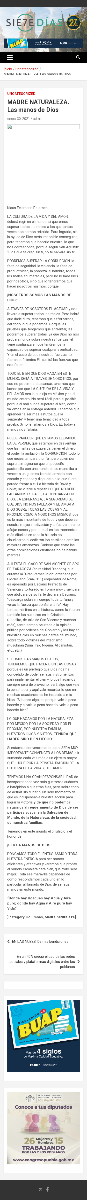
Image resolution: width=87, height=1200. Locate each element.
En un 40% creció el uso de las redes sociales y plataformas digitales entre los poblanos (42, 961)
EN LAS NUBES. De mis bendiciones (40, 941)
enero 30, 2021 (18, 119)
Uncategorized (21, 94)
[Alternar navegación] (10, 57)
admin (38, 119)
